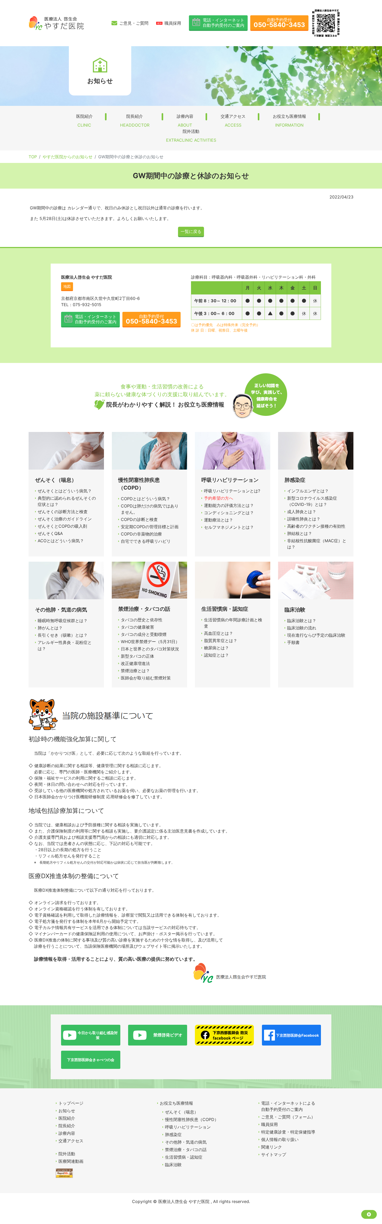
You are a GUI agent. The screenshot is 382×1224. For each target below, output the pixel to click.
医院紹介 (84, 121)
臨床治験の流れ (301, 627)
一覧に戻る (191, 231)
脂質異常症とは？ (220, 640)
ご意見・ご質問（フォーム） (288, 1116)
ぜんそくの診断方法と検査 (63, 511)
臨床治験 (173, 1164)
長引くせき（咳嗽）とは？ (63, 635)
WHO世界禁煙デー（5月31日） (150, 641)
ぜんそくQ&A (50, 533)
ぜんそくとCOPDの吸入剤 (62, 526)
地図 (67, 286)
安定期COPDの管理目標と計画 (150, 526)
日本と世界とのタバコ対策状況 (150, 648)
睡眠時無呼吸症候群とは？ (63, 620)
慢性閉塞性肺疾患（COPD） (192, 1119)
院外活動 (191, 136)
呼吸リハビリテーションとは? (232, 490)
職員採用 (172, 23)
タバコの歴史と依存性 (141, 619)
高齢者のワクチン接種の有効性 (316, 526)
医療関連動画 (70, 1161)
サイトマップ (273, 1154)
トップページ (70, 1103)
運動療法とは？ (218, 519)
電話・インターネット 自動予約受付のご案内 (223, 22)
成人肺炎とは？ (301, 511)
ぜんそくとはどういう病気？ (65, 490)
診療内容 (185, 121)
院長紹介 (134, 121)
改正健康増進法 (135, 663)
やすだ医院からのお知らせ (68, 156)
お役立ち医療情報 (289, 121)
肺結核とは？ (299, 533)
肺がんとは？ (50, 627)
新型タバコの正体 (137, 656)
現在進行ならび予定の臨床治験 (316, 635)
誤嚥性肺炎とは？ (303, 518)
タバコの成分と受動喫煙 (144, 634)
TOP (33, 156)
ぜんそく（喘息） (181, 1112)
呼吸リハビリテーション (188, 1127)
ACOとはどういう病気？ (61, 540)
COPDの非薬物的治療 (141, 534)
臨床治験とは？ (301, 620)
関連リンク (271, 1147)
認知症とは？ (216, 655)
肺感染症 (173, 1134)
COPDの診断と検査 (139, 519)
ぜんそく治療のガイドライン (65, 518)
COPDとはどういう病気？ (145, 498)
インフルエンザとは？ (308, 490)
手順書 (293, 642)
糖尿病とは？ (216, 647)
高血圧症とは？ (218, 633)
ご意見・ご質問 (133, 23)
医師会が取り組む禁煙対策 (146, 677)
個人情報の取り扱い (280, 1139)
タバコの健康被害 (137, 627)
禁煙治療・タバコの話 (186, 1149)
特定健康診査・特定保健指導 (288, 1131)
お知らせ (66, 1110)
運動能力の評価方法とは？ (229, 505)
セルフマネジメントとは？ (229, 527)
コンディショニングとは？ (229, 512)
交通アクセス (233, 121)
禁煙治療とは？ (135, 670)
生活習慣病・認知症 (183, 1157)
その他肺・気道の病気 (186, 1142)
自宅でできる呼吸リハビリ (146, 541)
